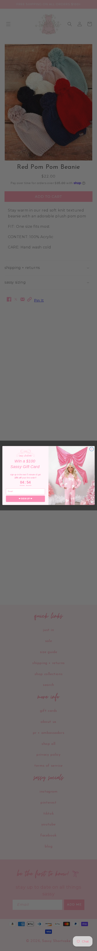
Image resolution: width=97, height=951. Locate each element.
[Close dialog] (92, 449)
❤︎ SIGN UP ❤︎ (25, 499)
